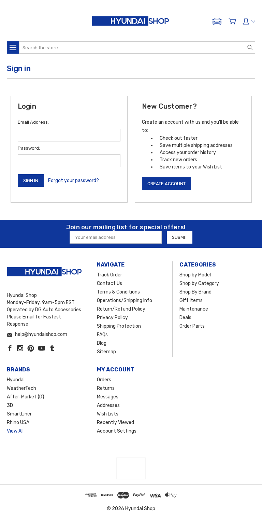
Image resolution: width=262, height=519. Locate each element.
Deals (185, 317)
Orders (104, 380)
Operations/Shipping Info (124, 300)
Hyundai (16, 380)
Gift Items (191, 300)
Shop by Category (199, 283)
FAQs (102, 335)
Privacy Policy (112, 317)
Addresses (108, 405)
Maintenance (193, 309)
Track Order (109, 275)
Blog (101, 343)
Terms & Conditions (118, 292)
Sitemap (106, 352)
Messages (107, 397)
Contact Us (109, 283)
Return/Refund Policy (121, 309)
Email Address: (33, 122)
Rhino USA (18, 422)
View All (15, 431)
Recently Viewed (115, 422)
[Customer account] (249, 21)
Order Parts (192, 326)
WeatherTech (21, 388)
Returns (106, 388)
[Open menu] (13, 47)
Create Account (166, 183)
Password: (29, 148)
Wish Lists (107, 414)
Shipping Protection (119, 326)
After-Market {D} (25, 397)
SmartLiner (19, 414)
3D (10, 405)
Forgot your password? (73, 180)
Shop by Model (195, 275)
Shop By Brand (195, 292)
